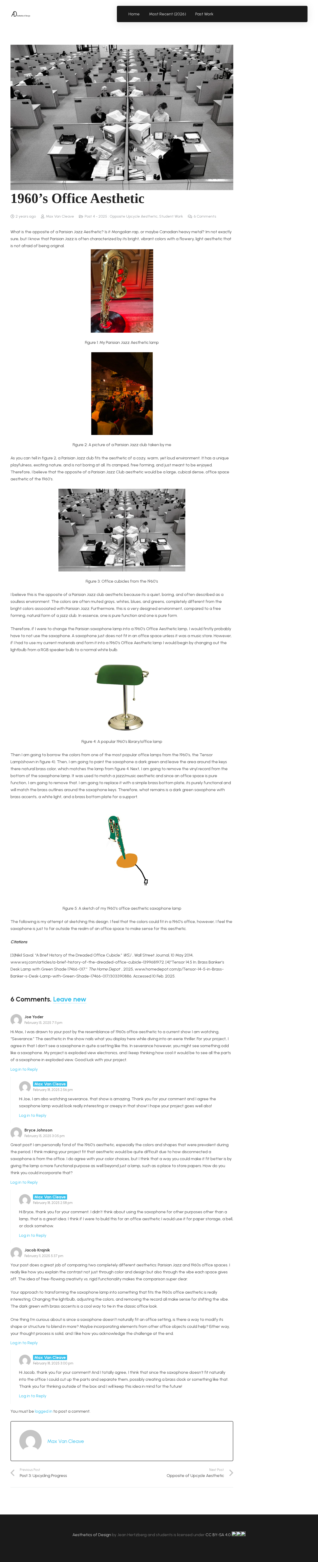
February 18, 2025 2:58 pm (53, 1203)
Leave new (69, 999)
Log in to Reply (24, 1069)
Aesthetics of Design (92, 1534)
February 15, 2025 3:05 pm (44, 1136)
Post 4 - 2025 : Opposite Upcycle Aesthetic (121, 216)
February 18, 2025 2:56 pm (53, 1090)
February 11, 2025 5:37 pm (43, 1256)
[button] (216, 14)
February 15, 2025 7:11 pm (43, 1023)
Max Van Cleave (60, 216)
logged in (43, 1411)
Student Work (171, 216)
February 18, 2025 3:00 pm (53, 1363)
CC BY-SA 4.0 (219, 1534)
